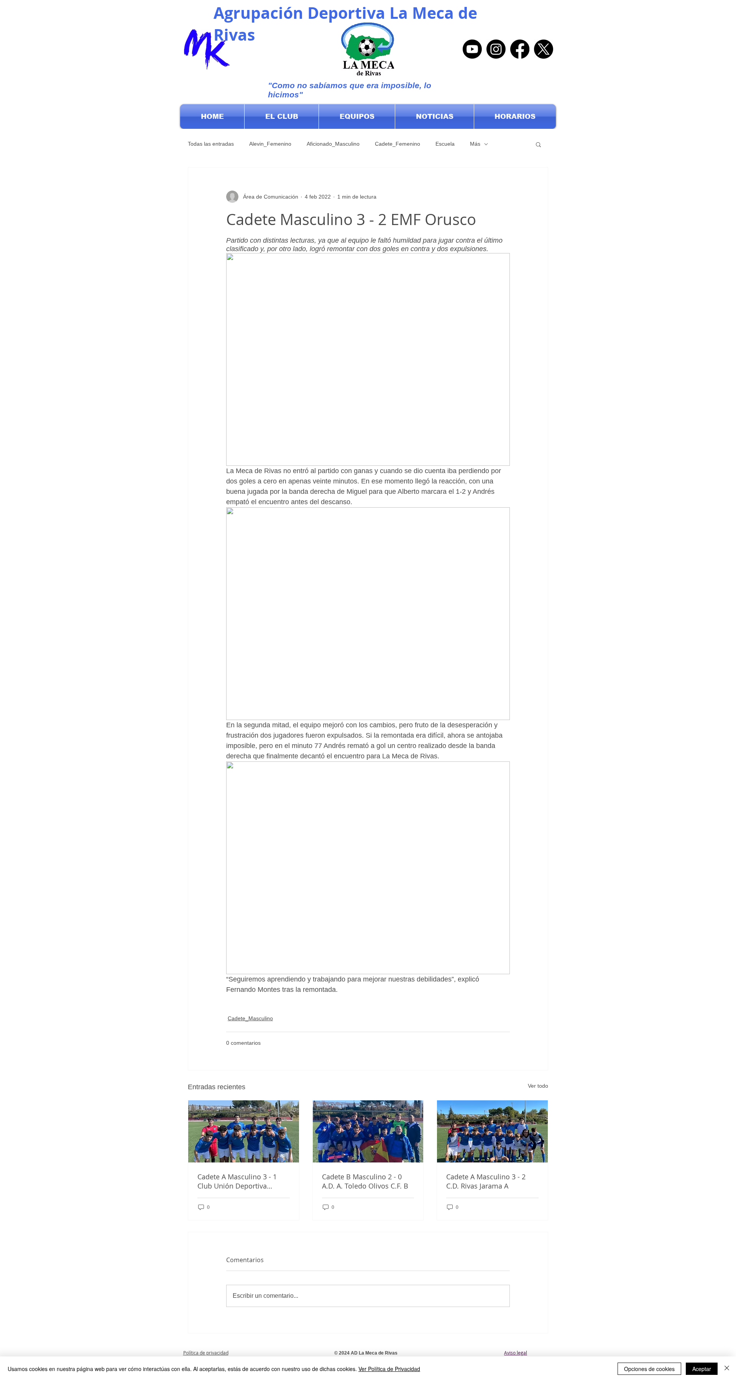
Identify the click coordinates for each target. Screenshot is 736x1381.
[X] (543, 49)
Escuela (445, 144)
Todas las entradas (211, 144)
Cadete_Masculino (250, 1018)
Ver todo (538, 1086)
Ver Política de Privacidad (389, 1369)
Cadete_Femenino (397, 144)
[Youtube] (472, 49)
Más (475, 144)
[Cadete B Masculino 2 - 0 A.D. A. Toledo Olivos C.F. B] (368, 1131)
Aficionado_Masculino (333, 144)
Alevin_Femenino (270, 144)
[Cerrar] (726, 1369)
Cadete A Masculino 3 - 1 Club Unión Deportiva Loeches (237, 1181)
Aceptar (701, 1369)
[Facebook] (519, 49)
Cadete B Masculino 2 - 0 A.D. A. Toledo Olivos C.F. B (365, 1181)
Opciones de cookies (649, 1369)
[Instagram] (496, 49)
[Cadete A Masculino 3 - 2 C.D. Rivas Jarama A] (492, 1131)
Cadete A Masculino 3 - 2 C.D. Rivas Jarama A (486, 1181)
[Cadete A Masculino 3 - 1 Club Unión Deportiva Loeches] (243, 1131)
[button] (282, 116)
